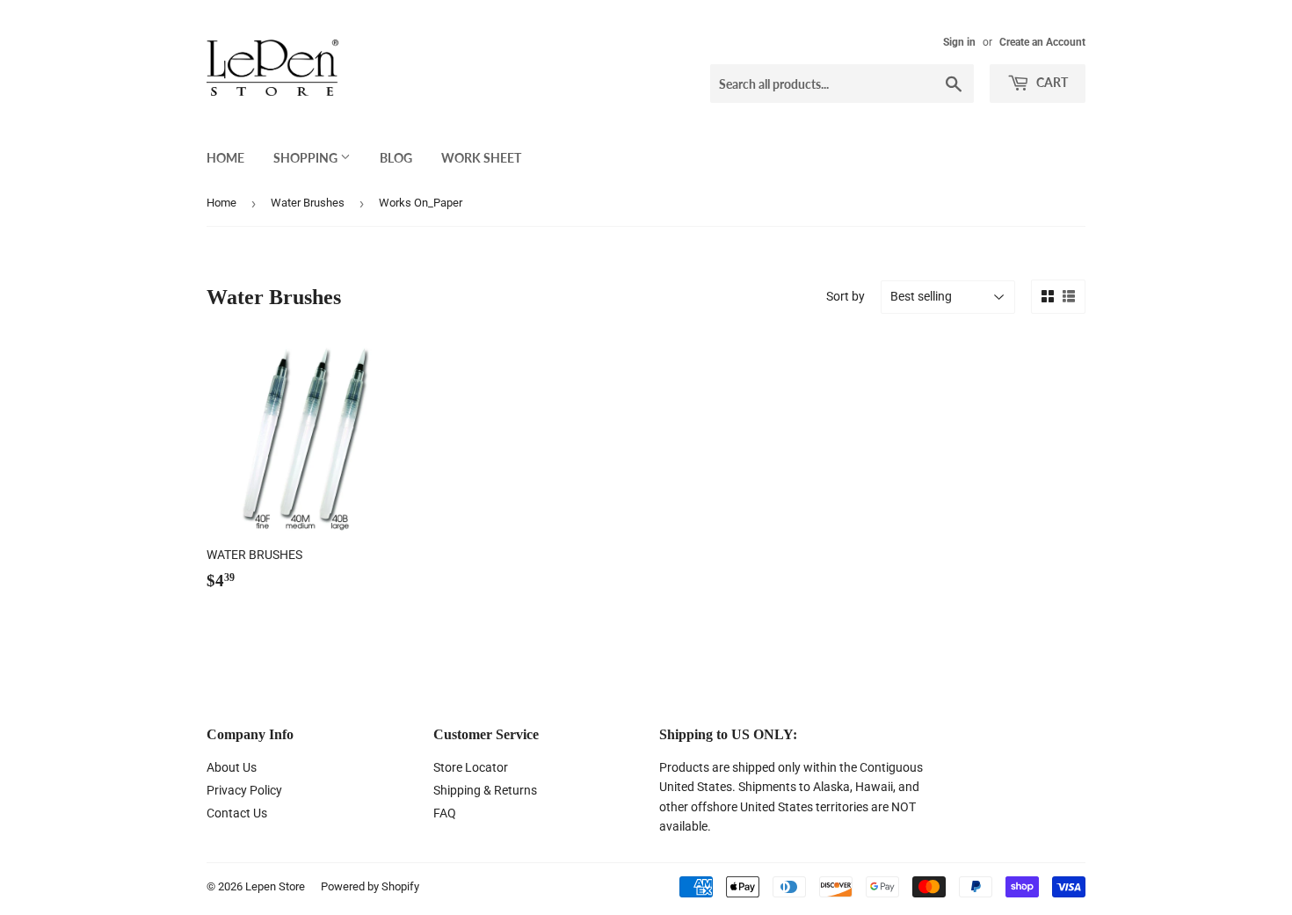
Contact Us (237, 813)
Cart (1051, 82)
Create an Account (1042, 42)
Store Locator (470, 767)
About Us (232, 767)
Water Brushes (308, 202)
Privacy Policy (244, 790)
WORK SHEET (481, 157)
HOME (225, 157)
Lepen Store (275, 886)
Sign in (959, 42)
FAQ (444, 813)
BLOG (396, 157)
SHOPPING (306, 157)
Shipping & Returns (485, 790)
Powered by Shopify (370, 886)
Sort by (845, 296)
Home (221, 202)
